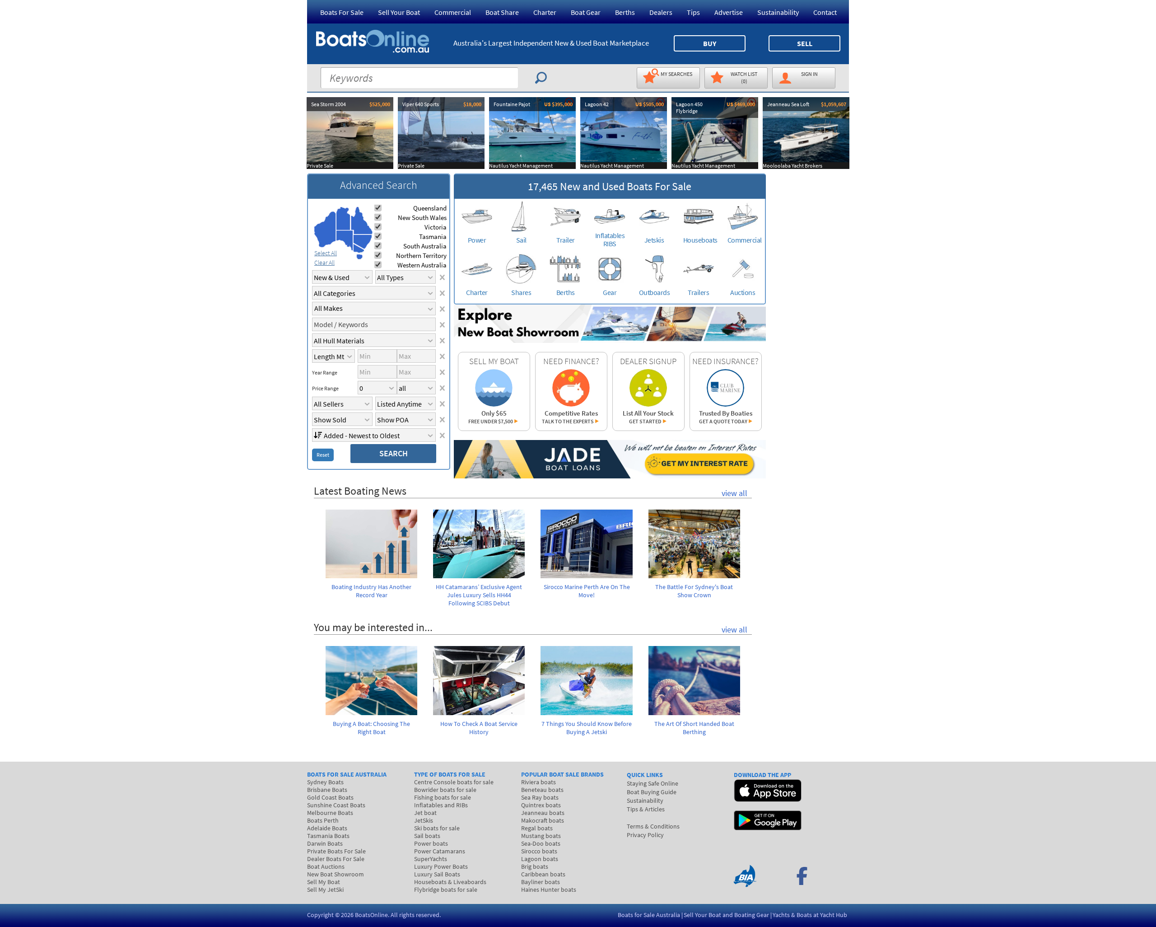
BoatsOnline (371, 915)
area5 (362, 241)
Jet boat (425, 813)
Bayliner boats (540, 882)
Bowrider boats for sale (445, 790)
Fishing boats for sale (442, 797)
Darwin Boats (325, 843)
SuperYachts (430, 859)
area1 (325, 229)
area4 (361, 220)
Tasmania (433, 236)
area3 (344, 240)
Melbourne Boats (330, 813)
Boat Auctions (326, 866)
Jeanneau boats (542, 813)
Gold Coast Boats (330, 797)
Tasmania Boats (328, 836)
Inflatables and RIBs (441, 805)
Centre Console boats (454, 782)
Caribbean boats (543, 874)
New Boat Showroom (335, 874)
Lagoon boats (539, 859)
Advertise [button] (728, 12)
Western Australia (422, 265)
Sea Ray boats (540, 797)
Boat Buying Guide (651, 792)
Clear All (324, 262)
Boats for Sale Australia (649, 915)
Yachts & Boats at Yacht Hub (810, 915)
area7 (359, 256)
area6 (359, 248)
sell (804, 43)
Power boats (431, 843)
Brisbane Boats (327, 790)
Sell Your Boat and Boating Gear (726, 915)
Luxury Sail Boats (437, 874)
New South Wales (422, 217)
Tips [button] (693, 12)
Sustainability (778, 12)
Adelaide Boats (327, 828)
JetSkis (423, 820)
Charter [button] (544, 12)
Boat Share (502, 12)
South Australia (425, 246)
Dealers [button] (660, 12)
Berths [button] (625, 12)
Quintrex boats (541, 805)
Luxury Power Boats (441, 866)
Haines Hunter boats (548, 889)
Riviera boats (538, 782)
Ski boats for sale (437, 828)
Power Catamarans (439, 851)
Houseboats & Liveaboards (450, 882)
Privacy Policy (645, 835)
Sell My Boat (323, 882)
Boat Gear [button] (586, 12)
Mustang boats (541, 836)
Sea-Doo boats (540, 843)
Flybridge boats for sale (445, 889)
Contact (825, 12)
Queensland (430, 208)
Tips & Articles (646, 809)
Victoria (435, 227)
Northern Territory (421, 255)
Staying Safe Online (652, 783)
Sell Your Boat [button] (399, 12)
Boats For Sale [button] (342, 12)
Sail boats (427, 836)
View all (734, 493)
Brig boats (534, 866)
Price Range (325, 388)
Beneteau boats (542, 790)
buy (709, 43)
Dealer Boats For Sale (335, 859)
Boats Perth (323, 820)
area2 (343, 218)
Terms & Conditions (653, 826)
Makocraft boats (542, 820)
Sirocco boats (539, 851)
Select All (325, 253)
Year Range (324, 373)
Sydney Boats (325, 782)
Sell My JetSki (325, 889)
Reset (323, 454)
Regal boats (537, 828)
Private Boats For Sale (336, 851)
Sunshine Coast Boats (336, 805)
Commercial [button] (452, 12)
